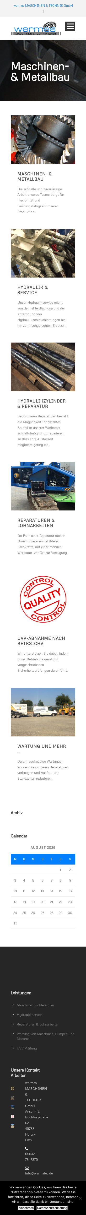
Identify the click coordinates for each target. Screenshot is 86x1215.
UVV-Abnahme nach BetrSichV (41, 641)
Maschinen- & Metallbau (34, 176)
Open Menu (70, 26)
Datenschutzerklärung (52, 1208)
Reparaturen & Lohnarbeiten (36, 523)
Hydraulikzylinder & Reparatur (41, 403)
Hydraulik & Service (32, 290)
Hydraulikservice (29, 1015)
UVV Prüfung (27, 1048)
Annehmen (26, 1208)
